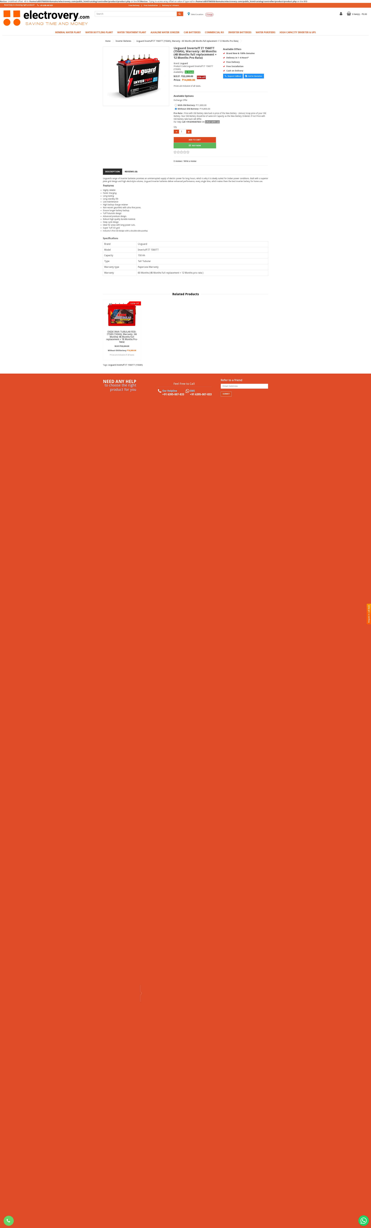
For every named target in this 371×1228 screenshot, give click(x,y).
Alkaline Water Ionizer (165, 32)
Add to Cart (195, 140)
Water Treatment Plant (131, 32)
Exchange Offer (180, 100)
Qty (175, 127)
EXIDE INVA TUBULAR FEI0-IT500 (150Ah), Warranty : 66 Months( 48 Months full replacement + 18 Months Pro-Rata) (122, 336)
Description (112, 171)
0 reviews (178, 161)
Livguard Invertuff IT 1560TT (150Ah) (125, 365)
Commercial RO (214, 32)
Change (209, 15)
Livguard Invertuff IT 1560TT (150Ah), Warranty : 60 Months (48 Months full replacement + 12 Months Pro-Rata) (187, 41)
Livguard (184, 63)
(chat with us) (212, 122)
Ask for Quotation (255, 76)
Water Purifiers (265, 32)
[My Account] (341, 14)
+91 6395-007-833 (46, 5)
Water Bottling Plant (99, 32)
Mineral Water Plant (68, 32)
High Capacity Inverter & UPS (298, 32)
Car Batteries (192, 32)
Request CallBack (234, 76)
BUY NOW (196, 145)
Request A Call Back (369, 614)
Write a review (190, 161)
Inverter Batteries (239, 32)
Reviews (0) (131, 171)
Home (107, 41)
